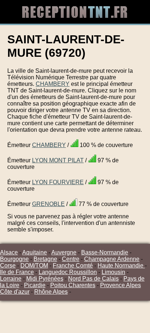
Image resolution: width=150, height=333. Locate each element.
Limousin (113, 272)
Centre (70, 259)
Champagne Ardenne (111, 259)
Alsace (9, 252)
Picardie (35, 285)
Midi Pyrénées (44, 278)
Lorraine (10, 278)
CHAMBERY (53, 84)
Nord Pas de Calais (93, 278)
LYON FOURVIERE (58, 182)
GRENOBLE (48, 204)
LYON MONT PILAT (58, 160)
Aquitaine (34, 252)
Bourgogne (14, 259)
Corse (8, 265)
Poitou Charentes (72, 285)
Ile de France (17, 272)
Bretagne (45, 259)
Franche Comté (73, 265)
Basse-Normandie (104, 252)
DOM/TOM (34, 265)
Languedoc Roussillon (68, 272)
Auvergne (63, 252)
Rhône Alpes (51, 292)
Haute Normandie (121, 265)
